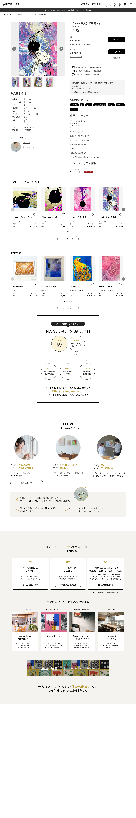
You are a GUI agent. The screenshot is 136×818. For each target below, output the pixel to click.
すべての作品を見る (85, 10)
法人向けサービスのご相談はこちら (84, 92)
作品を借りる (96, 4)
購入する (116, 39)
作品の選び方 (27, 483)
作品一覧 (20, 14)
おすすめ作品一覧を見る (68, 585)
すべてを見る (68, 239)
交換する (116, 58)
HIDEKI (15, 290)
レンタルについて (76, 57)
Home (9, 14)
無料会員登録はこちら (105, 585)
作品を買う (84, 4)
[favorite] (72, 31)
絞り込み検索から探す (30, 585)
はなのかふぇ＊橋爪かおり (106, 290)
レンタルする (117, 52)
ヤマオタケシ (28, 102)
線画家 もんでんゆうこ (77, 290)
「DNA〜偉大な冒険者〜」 (37, 14)
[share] (77, 30)
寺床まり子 (44, 290)
